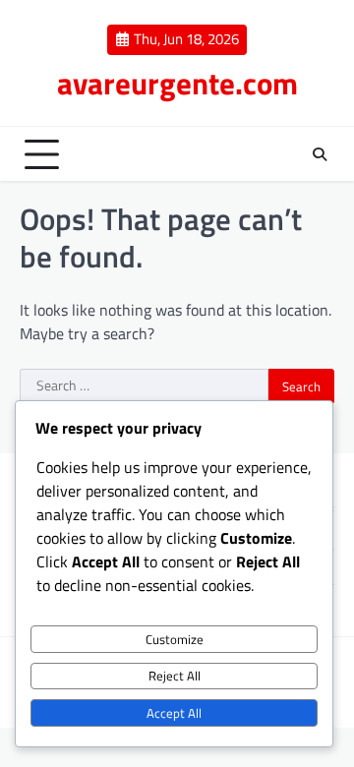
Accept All (174, 713)
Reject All (174, 675)
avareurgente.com (177, 83)
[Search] (319, 154)
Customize (175, 639)
